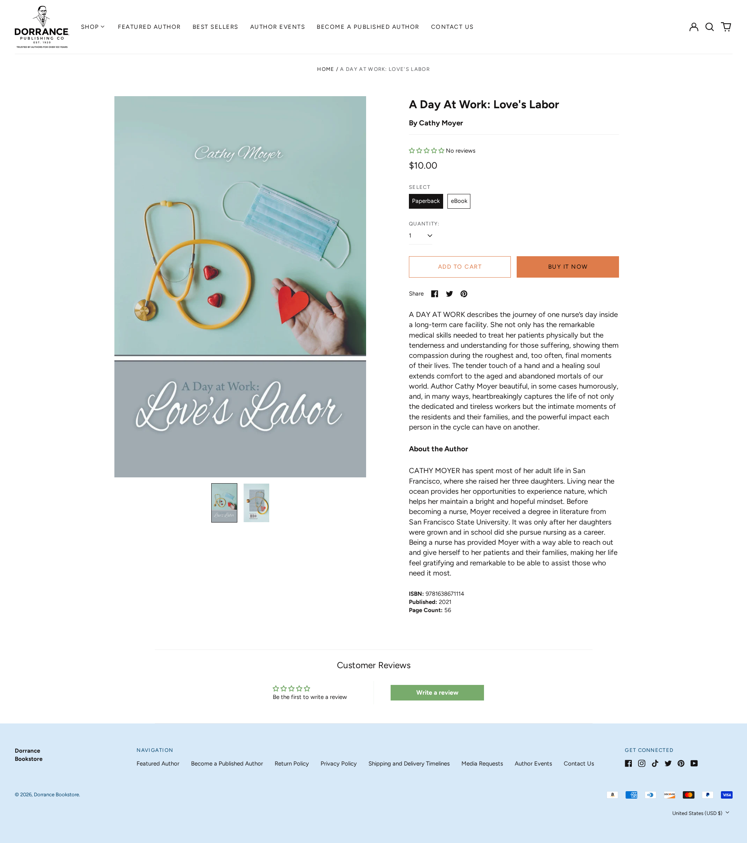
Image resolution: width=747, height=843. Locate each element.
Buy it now (568, 266)
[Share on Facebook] (434, 293)
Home (325, 69)
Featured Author (149, 26)
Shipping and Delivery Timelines (409, 763)
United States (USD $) (698, 813)
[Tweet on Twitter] (449, 293)
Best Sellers (215, 26)
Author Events (277, 26)
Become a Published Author (368, 26)
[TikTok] (655, 763)
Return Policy (292, 763)
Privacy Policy (339, 763)
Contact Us (452, 26)
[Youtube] (694, 763)
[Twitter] (668, 763)
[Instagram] (641, 763)
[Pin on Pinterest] (464, 293)
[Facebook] (628, 763)
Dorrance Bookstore (56, 794)
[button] (710, 26)
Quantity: (424, 224)
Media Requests (482, 763)
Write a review (437, 692)
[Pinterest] (681, 763)
